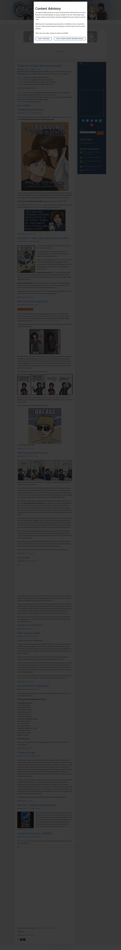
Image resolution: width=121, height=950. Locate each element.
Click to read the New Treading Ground (69, 39)
